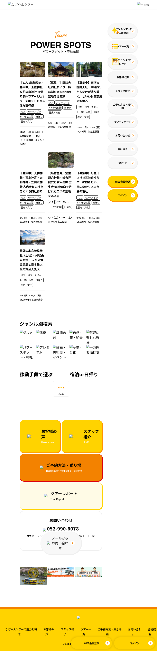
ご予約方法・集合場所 (109, 631)
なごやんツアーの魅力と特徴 (21, 631)
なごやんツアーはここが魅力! (122, 30)
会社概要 (152, 631)
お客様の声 (123, 77)
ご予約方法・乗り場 (122, 106)
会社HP (123, 162)
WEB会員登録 (91, 643)
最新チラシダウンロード (122, 61)
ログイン (134, 643)
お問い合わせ (122, 135)
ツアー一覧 (123, 46)
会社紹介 (123, 149)
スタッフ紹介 (122, 91)
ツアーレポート (122, 121)
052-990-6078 (62, 528)
